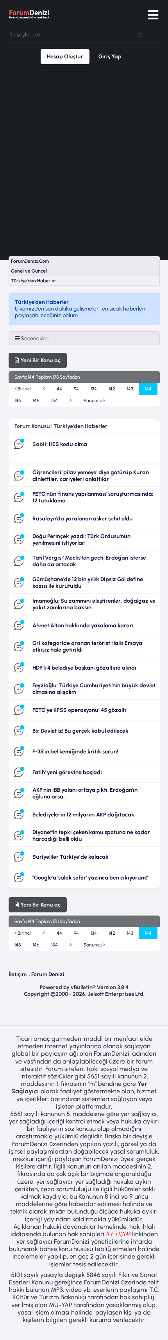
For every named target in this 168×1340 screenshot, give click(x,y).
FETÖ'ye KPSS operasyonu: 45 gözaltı (79, 710)
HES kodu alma (68, 444)
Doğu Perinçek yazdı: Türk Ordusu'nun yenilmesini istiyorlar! (81, 539)
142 (112, 389)
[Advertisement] (84, 160)
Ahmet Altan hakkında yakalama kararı (83, 625)
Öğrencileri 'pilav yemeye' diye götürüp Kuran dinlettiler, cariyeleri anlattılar (90, 475)
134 (94, 389)
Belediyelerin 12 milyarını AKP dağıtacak (83, 814)
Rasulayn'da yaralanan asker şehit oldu (82, 518)
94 (76, 389)
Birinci (23, 389)
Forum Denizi (47, 974)
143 (130, 389)
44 (59, 389)
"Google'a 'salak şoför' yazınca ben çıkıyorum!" (90, 877)
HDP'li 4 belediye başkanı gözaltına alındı (84, 668)
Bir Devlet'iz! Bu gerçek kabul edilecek (80, 731)
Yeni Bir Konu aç (40, 360)
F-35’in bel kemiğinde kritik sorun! (75, 751)
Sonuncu (94, 400)
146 (36, 400)
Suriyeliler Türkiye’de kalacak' (70, 857)
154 (54, 400)
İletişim (18, 974)
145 (17, 400)
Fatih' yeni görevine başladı (67, 772)
